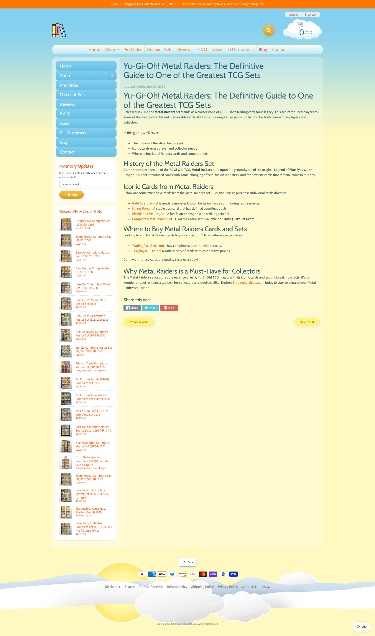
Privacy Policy (228, 586)
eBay (217, 49)
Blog (263, 49)
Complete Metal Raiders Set (152, 219)
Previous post (138, 322)
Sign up (310, 14)
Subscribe (71, 195)
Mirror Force (141, 208)
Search (130, 586)
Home (94, 49)
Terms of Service (151, 586)
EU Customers (240, 49)
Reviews (184, 49)
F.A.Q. (202, 49)
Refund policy (177, 586)
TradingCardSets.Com (186, 624)
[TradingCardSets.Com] (59, 30)
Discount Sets (159, 49)
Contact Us (249, 586)
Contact (279, 49)
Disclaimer (112, 586)
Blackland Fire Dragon (148, 213)
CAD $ (185, 562)
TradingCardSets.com (148, 245)
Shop (112, 50)
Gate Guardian (142, 203)
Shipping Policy (202, 586)
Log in (293, 14)
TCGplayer (139, 251)
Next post (307, 322)
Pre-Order (132, 49)
